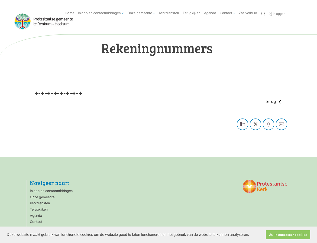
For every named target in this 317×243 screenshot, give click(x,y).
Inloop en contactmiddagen (99, 13)
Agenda (210, 13)
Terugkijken (191, 13)
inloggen (279, 14)
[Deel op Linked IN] (242, 124)
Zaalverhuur (248, 13)
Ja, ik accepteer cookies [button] (288, 235)
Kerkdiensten (169, 13)
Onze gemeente (139, 13)
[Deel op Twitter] (255, 124)
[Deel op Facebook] (268, 124)
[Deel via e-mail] (281, 124)
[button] (250, 235)
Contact (226, 13)
